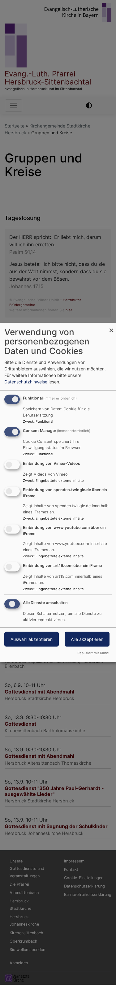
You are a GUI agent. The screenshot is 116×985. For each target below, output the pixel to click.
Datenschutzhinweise (25, 381)
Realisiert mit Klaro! (93, 653)
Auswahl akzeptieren (32, 639)
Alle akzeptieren (87, 639)
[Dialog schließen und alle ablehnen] (111, 326)
